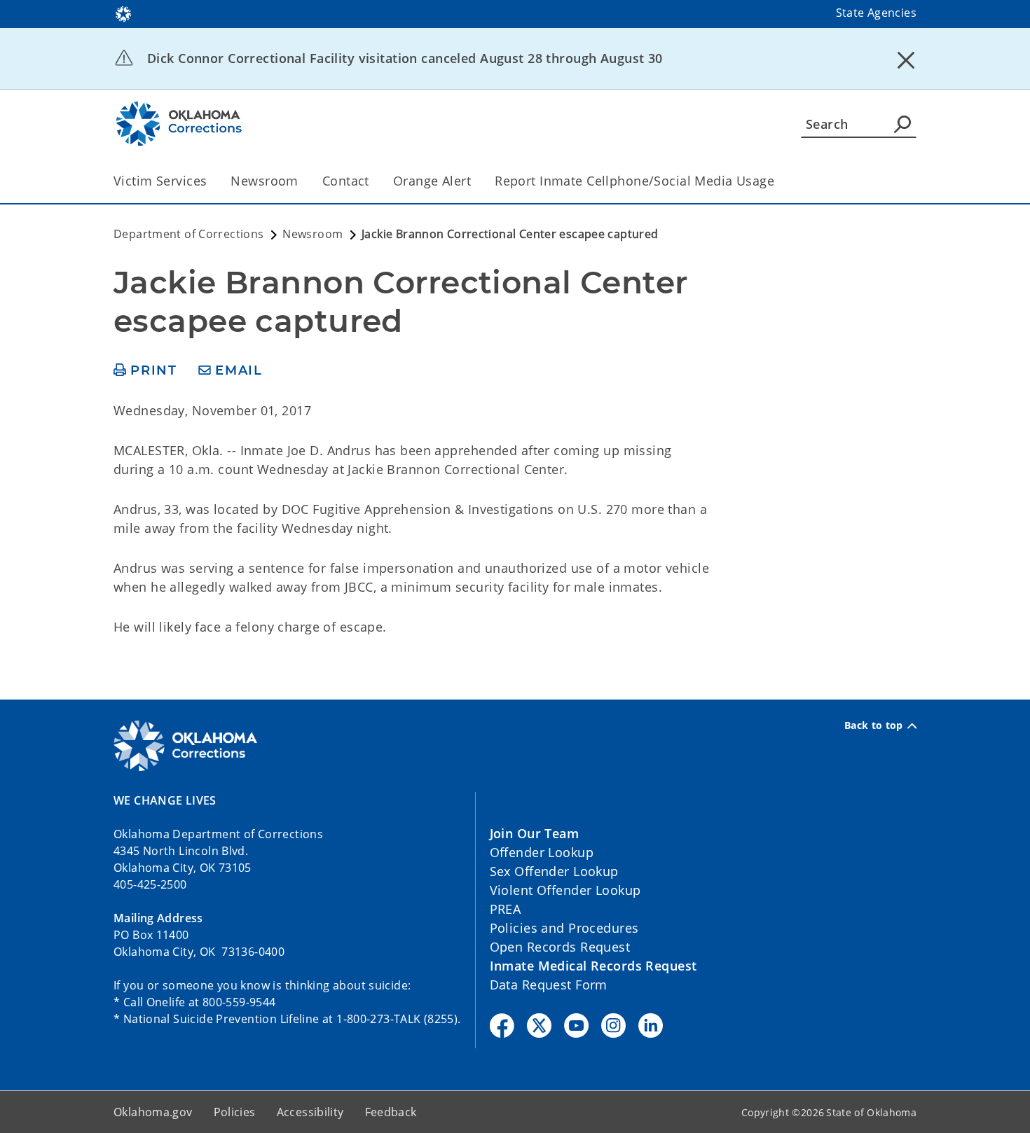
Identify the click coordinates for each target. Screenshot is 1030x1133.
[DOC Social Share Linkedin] (650, 1025)
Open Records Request (560, 946)
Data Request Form (548, 984)
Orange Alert (432, 180)
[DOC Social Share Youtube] (576, 1025)
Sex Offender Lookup (554, 871)
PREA (505, 909)
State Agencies (876, 12)
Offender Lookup (541, 852)
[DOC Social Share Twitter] (539, 1025)
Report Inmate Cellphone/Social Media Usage (634, 180)
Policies (235, 1112)
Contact (345, 180)
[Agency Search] (902, 124)
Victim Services (160, 180)
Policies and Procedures (564, 927)
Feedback (391, 1112)
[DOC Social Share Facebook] (502, 1025)
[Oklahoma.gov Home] (123, 13)
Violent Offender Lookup (565, 890)
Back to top (873, 725)
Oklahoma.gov (153, 1112)
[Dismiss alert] (905, 59)
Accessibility (310, 1112)
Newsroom (264, 180)
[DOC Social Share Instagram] (613, 1025)
